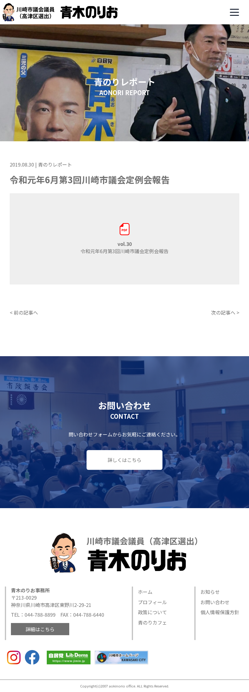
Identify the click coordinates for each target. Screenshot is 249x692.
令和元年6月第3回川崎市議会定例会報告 (124, 247)
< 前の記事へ (24, 312)
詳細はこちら (40, 629)
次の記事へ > (225, 312)
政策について (152, 612)
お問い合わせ (215, 602)
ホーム (145, 591)
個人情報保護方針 (219, 612)
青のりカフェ (152, 622)
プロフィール (152, 602)
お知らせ (210, 591)
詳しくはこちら (124, 459)
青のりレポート (55, 164)
